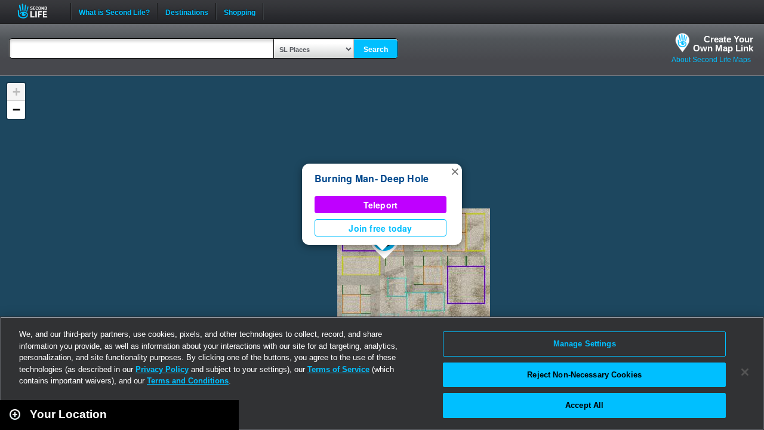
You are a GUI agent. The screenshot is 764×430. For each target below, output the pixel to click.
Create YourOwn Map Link (723, 43)
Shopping (239, 11)
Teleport (380, 205)
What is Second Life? (114, 11)
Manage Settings (584, 343)
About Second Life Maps (711, 60)
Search (375, 49)
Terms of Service (338, 369)
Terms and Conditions (188, 380)
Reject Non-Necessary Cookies (584, 374)
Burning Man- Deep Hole (372, 178)
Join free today (380, 228)
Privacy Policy (162, 369)
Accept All (584, 405)
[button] (455, 171)
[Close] (745, 372)
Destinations (186, 11)
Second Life (39, 11)
